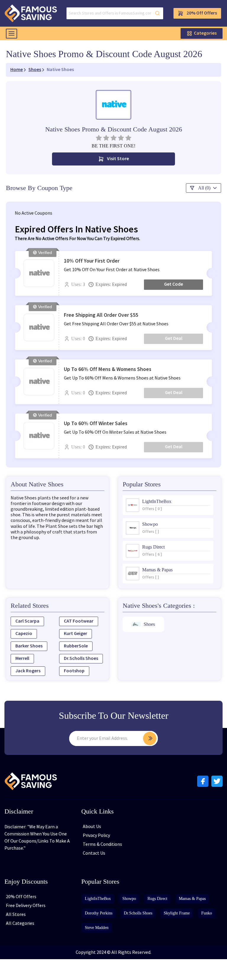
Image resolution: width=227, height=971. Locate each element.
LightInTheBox (98, 898)
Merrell (22, 658)
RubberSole (76, 646)
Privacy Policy (96, 835)
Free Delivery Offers (26, 906)
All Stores (16, 914)
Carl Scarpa (27, 621)
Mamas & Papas (192, 898)
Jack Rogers (27, 671)
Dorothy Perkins (98, 913)
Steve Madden (96, 927)
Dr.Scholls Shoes (81, 658)
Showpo (129, 898)
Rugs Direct (157, 898)
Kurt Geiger (75, 633)
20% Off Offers (202, 13)
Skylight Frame (177, 913)
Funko (206, 913)
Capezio (23, 633)
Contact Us (94, 853)
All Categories (20, 923)
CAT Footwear (78, 621)
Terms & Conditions (102, 844)
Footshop (74, 671)
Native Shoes (60, 69)
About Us (92, 826)
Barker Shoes (29, 646)
